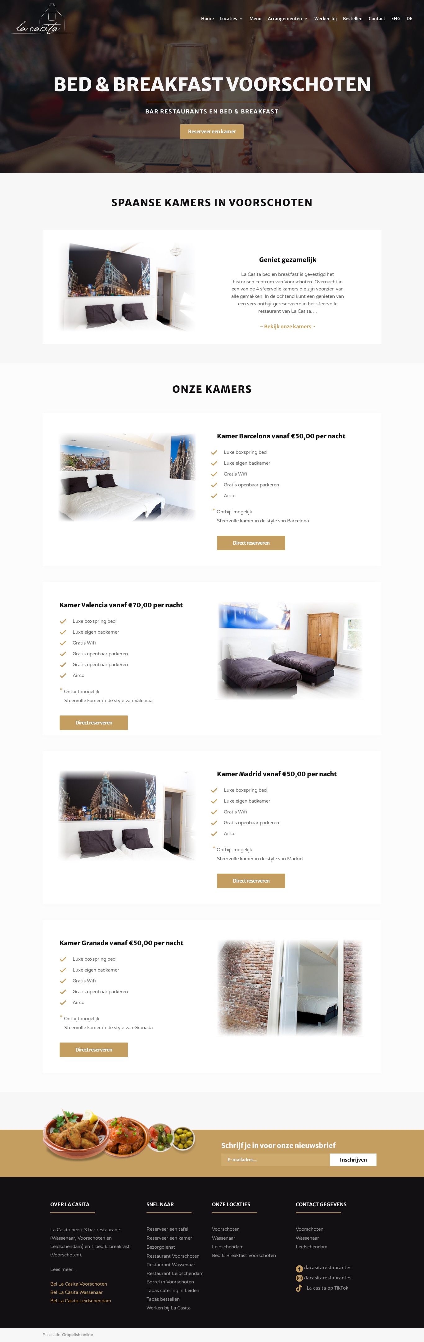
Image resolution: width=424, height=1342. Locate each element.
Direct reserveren (251, 543)
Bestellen (353, 18)
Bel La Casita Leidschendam (80, 1301)
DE (409, 18)
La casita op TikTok (327, 1288)
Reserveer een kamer (226, 131)
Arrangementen (285, 18)
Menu (256, 18)
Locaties (228, 18)
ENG (395, 18)
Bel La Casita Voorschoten (78, 1284)
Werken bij (325, 18)
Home (207, 18)
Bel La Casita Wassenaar (76, 1292)
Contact (377, 18)
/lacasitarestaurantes (327, 1267)
